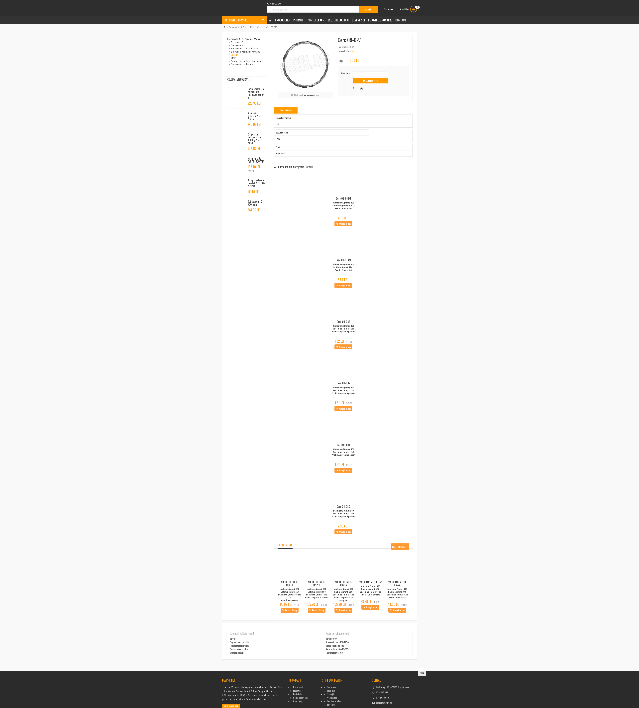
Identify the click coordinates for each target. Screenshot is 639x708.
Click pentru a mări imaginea (306, 95)
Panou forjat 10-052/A (397, 583)
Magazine (297, 690)
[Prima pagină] (224, 27)
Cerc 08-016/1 (343, 198)
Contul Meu (388, 9)
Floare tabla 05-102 (334, 652)
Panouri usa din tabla (239, 649)
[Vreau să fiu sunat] (354, 88)
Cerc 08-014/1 (343, 260)
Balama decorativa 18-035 (336, 649)
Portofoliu (315, 20)
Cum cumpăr (298, 701)
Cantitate (345, 73)
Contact (400, 20)
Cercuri (260, 27)
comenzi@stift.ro (384, 702)
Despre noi (358, 20)
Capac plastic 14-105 (334, 645)
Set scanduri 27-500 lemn (256, 202)
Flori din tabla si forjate (240, 645)
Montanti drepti (236, 652)
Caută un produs (333, 701)
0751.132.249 (382, 692)
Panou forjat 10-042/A (343, 583)
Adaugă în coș (372, 80)
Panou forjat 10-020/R (289, 583)
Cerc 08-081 (343, 445)
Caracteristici (286, 110)
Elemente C (237, 42)
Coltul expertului (300, 697)
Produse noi (282, 20)
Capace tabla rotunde (239, 642)
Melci (233, 58)
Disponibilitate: (344, 51)
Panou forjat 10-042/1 (316, 583)
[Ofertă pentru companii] (361, 88)
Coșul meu (330, 690)
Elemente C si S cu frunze (244, 48)
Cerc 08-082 (343, 383)
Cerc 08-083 (343, 322)
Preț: (340, 61)
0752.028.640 (382, 697)
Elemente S (237, 45)
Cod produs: (343, 47)
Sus (422, 673)
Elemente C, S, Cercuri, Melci (242, 27)
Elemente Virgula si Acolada (245, 51)
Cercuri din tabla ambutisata (246, 61)
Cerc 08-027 (331, 638)
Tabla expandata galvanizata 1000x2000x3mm (255, 93)
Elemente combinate (242, 64)
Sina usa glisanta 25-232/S (253, 116)
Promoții (298, 20)
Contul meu (331, 687)
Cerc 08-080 (343, 507)
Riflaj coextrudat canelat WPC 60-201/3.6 (256, 183)
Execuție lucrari (338, 20)
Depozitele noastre (380, 20)
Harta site (330, 704)
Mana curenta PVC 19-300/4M (255, 159)
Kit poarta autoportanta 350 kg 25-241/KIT (254, 138)
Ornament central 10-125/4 (337, 642)
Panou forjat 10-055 (370, 582)
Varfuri (233, 638)
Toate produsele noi (400, 547)
